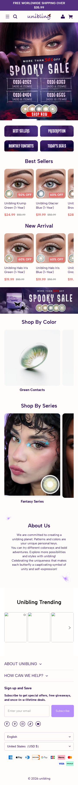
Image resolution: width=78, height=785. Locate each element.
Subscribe (63, 711)
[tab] (25, 119)
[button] (7, 16)
